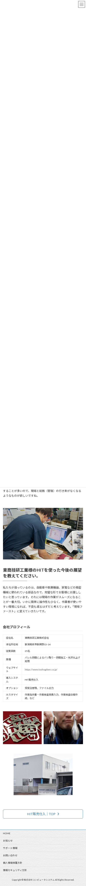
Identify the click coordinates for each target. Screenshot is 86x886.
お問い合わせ (10, 855)
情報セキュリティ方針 (15, 870)
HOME (6, 833)
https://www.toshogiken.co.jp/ (41, 669)
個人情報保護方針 (12, 862)
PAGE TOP (80, 855)
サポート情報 (10, 848)
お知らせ (8, 840)
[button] (43, 813)
